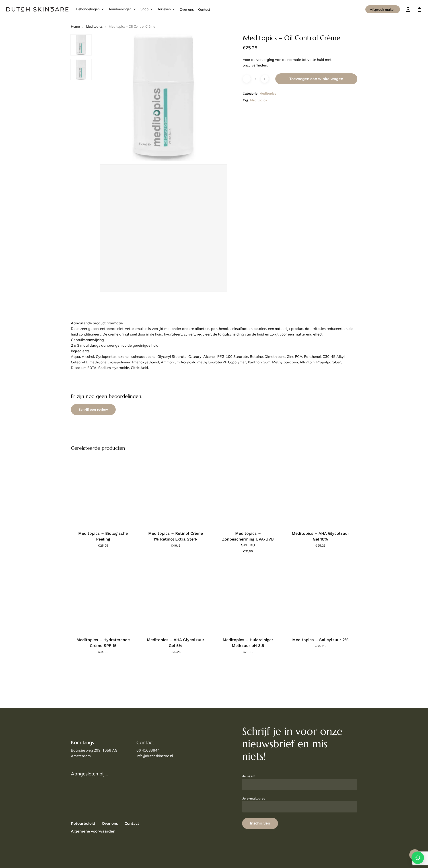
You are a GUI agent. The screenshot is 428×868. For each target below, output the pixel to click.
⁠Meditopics (94, 26)
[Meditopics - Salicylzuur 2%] (320, 596)
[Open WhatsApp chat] (418, 857)
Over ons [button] (110, 823)
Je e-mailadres (253, 798)
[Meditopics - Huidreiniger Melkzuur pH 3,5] (247, 596)
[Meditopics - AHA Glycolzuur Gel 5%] (175, 596)
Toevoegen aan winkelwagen (316, 79)
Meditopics (258, 100)
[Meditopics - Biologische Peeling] (103, 490)
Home (75, 26)
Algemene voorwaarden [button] (93, 831)
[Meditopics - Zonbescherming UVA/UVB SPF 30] (247, 490)
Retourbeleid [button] (83, 823)
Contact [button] (132, 823)
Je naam (248, 776)
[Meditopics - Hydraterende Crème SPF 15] (103, 596)
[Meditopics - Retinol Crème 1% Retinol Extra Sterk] (175, 490)
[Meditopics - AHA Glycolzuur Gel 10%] (320, 490)
